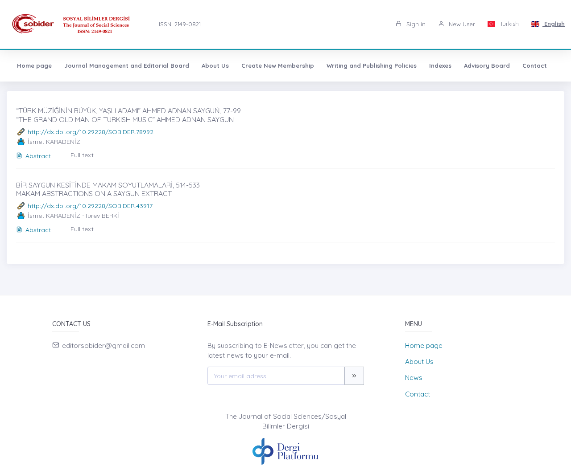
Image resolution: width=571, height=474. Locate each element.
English (553, 23)
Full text (82, 155)
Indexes (440, 65)
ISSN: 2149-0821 (180, 24)
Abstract (38, 156)
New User (461, 24)
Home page (34, 65)
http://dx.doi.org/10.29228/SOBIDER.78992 (90, 132)
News (413, 377)
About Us (215, 65)
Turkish (508, 23)
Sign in (415, 24)
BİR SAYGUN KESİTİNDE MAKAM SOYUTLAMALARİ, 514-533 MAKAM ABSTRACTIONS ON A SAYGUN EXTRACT (108, 189)
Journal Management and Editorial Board (126, 65)
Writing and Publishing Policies (372, 65)
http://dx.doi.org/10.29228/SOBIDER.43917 (90, 206)
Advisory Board (487, 65)
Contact (534, 65)
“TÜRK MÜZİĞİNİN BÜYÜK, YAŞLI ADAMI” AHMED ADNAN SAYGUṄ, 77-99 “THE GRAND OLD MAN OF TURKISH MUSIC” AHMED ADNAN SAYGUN (128, 114)
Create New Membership (277, 65)
